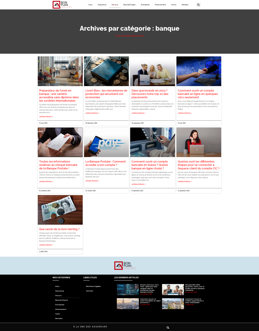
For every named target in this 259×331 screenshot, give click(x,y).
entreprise (145, 5)
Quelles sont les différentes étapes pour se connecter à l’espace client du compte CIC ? (198, 165)
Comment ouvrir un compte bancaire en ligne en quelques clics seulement (198, 94)
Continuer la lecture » (46, 116)
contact (89, 291)
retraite (185, 5)
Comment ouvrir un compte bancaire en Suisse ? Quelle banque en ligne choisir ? (150, 165)
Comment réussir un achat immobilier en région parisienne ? (150, 300)
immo (173, 5)
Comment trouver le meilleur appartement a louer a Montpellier (194, 300)
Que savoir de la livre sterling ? (59, 229)
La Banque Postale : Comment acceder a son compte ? (105, 163)
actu (90, 5)
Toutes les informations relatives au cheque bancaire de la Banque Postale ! (58, 165)
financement (160, 5)
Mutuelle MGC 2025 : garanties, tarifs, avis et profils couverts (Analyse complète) (195, 287)
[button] (198, 5)
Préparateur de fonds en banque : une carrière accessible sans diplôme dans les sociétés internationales (59, 95)
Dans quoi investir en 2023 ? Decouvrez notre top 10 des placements (150, 94)
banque (115, 5)
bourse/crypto (130, 5)
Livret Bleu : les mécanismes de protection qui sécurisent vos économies (106, 94)
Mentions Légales (93, 286)
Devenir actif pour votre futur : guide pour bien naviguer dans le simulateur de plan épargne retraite (149, 288)
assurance (102, 5)
